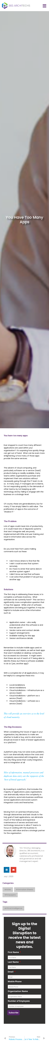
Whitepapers (10, 895)
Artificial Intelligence (13, 908)
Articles (8, 889)
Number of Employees (19, 1001)
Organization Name (18, 991)
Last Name (13, 962)
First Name (13, 952)
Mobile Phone (14, 981)
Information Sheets (24, 889)
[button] (6, 870)
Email (10, 971)
